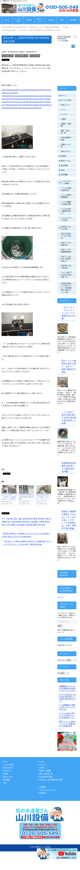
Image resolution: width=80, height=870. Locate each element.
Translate (65, 40)
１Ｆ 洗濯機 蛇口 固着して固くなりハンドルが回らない (67, 707)
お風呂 (63, 119)
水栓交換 (9, 518)
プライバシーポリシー (47, 790)
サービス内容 (18, 20)
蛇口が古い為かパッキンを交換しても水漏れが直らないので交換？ (9, 497)
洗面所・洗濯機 (45, 770)
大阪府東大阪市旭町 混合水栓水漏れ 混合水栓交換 (26, 497)
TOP (14, 27)
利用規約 (42, 793)
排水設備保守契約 (45, 777)
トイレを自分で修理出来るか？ (66, 211)
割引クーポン (40, 20)
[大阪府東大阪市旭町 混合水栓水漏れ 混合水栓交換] (26, 489)
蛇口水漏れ (21, 525)
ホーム (7, 20)
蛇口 (9, 522)
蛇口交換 (41, 525)
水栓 (3, 525)
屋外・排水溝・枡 (45, 773)
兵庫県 (41, 522)
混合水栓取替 (17, 522)
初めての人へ (66, 151)
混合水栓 (25, 522)
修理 (35, 518)
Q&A (62, 20)
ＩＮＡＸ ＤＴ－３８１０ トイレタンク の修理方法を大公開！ (69, 313)
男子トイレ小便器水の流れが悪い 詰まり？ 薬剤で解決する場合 (69, 366)
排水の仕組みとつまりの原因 (66, 236)
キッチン (64, 114)
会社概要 (73, 20)
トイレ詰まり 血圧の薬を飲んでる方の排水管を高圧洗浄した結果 (69, 417)
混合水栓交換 (28, 518)
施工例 (51, 20)
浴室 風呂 (18, 518)
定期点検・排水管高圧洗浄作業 (50, 780)
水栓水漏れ (34, 522)
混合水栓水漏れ (31, 525)
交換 (47, 518)
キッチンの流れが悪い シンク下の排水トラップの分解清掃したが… (67, 715)
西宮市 (47, 522)
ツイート (60, 597)
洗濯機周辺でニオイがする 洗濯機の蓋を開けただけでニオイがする (67, 688)
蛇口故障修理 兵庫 (22, 56)
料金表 (29, 20)
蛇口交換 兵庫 (34, 56)
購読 (60, 626)
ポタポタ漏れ (11, 525)
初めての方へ (8, 767)
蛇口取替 (41, 518)
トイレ (63, 109)
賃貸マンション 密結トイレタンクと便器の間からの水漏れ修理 (67, 724)
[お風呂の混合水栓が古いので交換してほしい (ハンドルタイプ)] (43, 489)
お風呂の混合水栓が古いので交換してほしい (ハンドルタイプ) (43, 497)
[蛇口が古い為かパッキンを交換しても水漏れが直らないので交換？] (9, 489)
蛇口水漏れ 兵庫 (7, 56)
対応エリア (65, 105)
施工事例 (64, 165)
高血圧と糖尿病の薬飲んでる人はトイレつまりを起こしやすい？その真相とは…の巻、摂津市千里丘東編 (69, 520)
